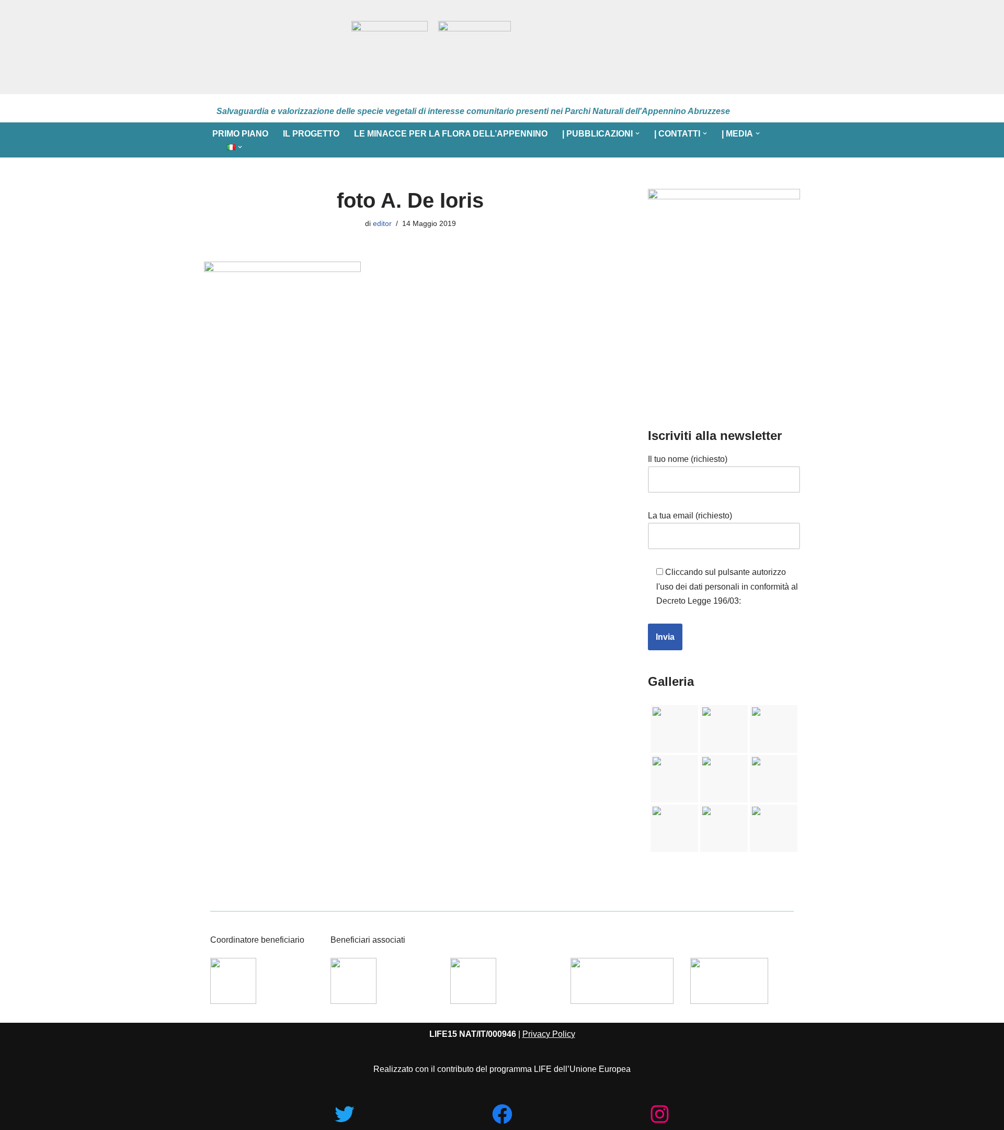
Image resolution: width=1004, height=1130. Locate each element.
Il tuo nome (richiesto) (687, 459)
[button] (637, 133)
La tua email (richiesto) (690, 515)
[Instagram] (659, 1114)
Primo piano (240, 133)
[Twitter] (344, 1114)
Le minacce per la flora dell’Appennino (450, 133)
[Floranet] (273, 47)
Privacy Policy (548, 1034)
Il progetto (311, 133)
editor (382, 223)
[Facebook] (502, 1114)
